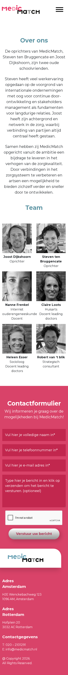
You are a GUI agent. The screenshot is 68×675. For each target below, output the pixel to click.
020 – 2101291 (16, 645)
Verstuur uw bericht (34, 534)
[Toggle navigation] (59, 9)
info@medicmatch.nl (21, 649)
